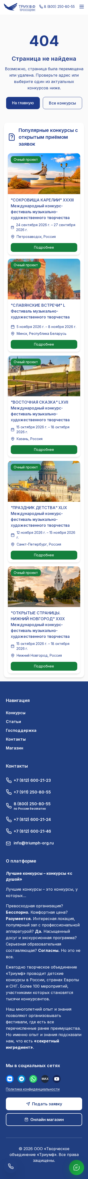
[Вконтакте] (10, 1079)
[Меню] (82, 7)
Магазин (14, 748)
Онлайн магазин (47, 1119)
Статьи (13, 721)
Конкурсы (15, 712)
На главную (23, 102)
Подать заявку (47, 1103)
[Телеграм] (21, 1079)
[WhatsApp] (33, 1079)
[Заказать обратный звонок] (11, 1166)
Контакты (16, 739)
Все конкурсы (62, 103)
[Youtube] (57, 1079)
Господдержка (21, 730)
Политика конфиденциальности (33, 1089)
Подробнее (44, 247)
